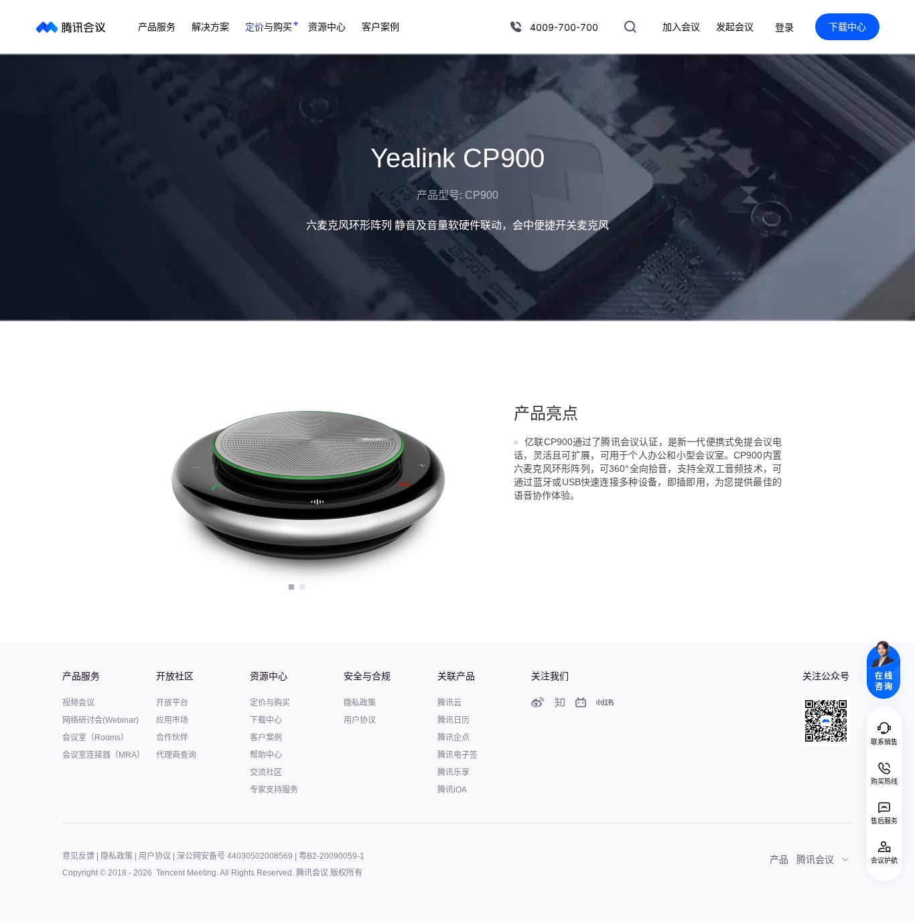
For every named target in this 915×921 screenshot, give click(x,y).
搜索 (630, 27)
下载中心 (847, 26)
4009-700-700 (564, 27)
